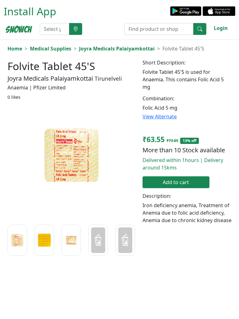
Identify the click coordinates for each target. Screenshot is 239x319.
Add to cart (176, 182)
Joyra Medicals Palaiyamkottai (117, 48)
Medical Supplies (50, 48)
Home (14, 48)
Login (221, 28)
